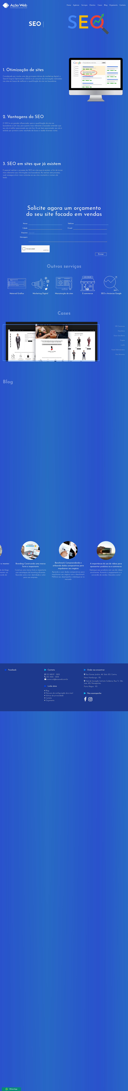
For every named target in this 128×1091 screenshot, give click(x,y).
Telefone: (71, 223)
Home (69, 5)
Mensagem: (24, 237)
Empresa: (24, 233)
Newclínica (121, 331)
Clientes (92, 5)
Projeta (122, 340)
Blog (105, 5)
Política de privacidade (53, 696)
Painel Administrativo (118, 350)
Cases (100, 5)
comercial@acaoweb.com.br (56, 679)
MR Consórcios (120, 326)
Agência (76, 5)
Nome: (25, 223)
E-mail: (70, 228)
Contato (122, 5)
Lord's (123, 345)
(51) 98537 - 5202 (52, 674)
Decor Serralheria (119, 335)
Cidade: (25, 228)
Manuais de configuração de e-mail (58, 693)
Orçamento (113, 5)
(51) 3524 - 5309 (51, 677)
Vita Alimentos (120, 354)
